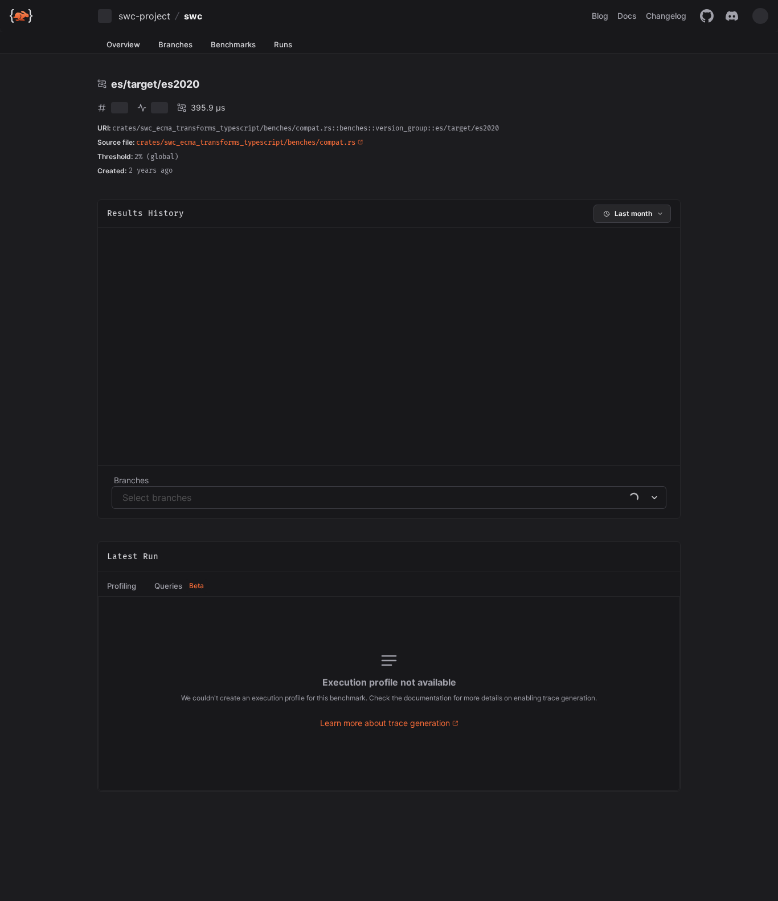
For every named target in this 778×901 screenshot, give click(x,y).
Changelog (666, 16)
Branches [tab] (175, 44)
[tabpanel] (389, 693)
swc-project (144, 16)
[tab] (121, 586)
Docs (627, 16)
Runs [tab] (283, 44)
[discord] (731, 16)
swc (193, 16)
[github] (706, 16)
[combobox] (123, 497)
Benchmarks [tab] (233, 44)
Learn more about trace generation (385, 723)
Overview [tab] (123, 44)
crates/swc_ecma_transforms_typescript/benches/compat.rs (245, 142)
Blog (600, 16)
